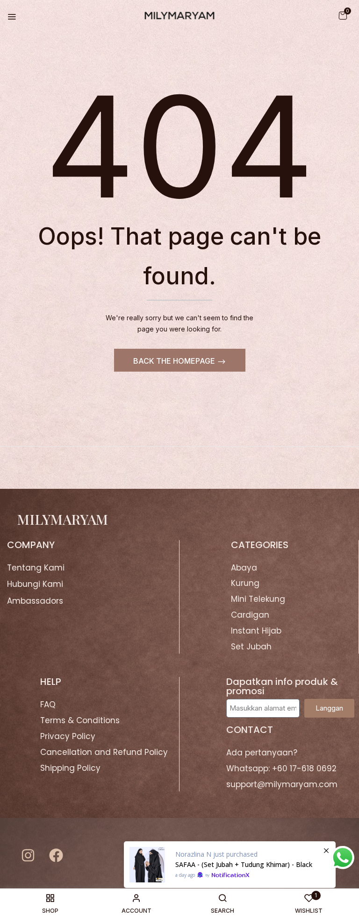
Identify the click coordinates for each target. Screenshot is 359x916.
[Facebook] (56, 855)
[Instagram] (28, 855)
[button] (342, 15)
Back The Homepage (175, 361)
